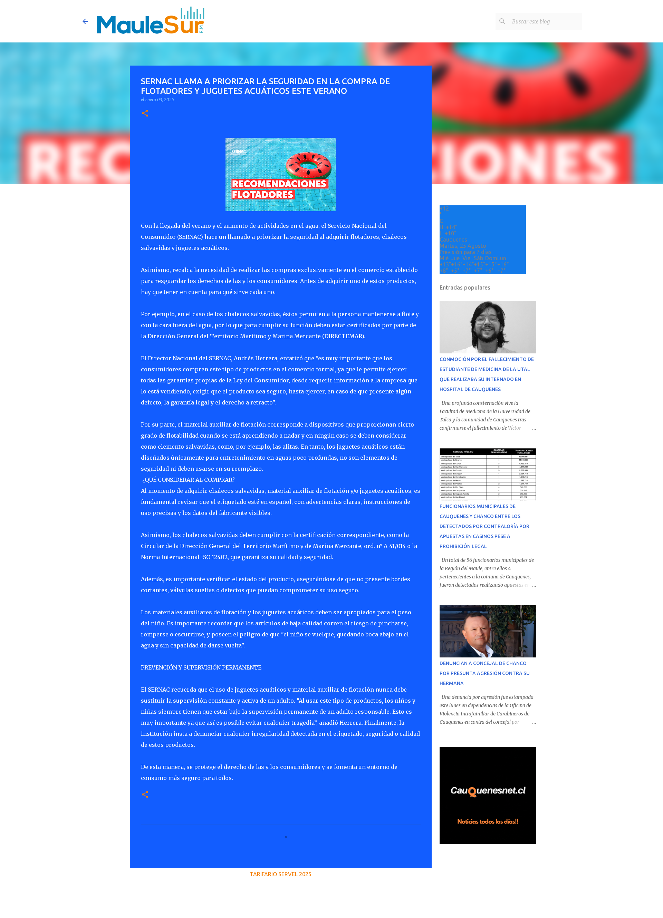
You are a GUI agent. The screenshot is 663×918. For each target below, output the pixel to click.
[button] (145, 113)
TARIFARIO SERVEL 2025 (280, 874)
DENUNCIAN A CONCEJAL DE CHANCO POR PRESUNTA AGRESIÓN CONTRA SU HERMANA (485, 673)
